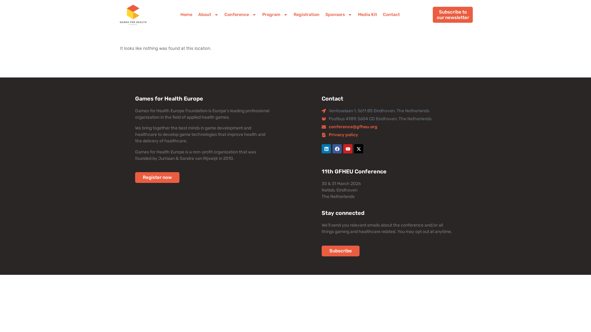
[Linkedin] (326, 148)
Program (271, 14)
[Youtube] (347, 148)
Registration (307, 14)
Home (186, 14)
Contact (391, 14)
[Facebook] (337, 148)
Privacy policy (343, 134)
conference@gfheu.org (353, 126)
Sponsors (335, 14)
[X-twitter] (358, 148)
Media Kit (367, 14)
